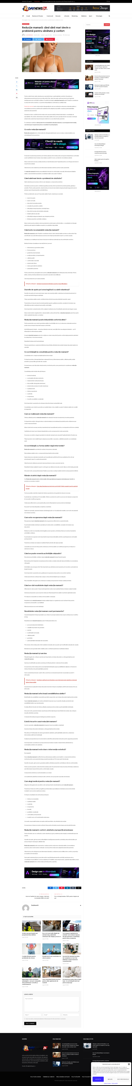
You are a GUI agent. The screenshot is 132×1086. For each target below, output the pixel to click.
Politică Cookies (107, 1083)
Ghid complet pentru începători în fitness (101, 160)
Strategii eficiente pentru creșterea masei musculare (100, 152)
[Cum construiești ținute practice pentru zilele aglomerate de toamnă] (51, 972)
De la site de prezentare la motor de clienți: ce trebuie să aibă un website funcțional (102, 77)
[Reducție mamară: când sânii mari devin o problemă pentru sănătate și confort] (51, 57)
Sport (90, 16)
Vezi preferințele (123, 1079)
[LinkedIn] (16, 89)
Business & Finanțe (37, 16)
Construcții (50, 16)
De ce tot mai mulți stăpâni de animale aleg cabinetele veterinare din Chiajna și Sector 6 (51, 935)
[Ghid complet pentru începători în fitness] (89, 161)
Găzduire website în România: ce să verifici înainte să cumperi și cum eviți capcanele (101, 136)
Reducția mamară (28, 106)
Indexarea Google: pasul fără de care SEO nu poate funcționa (101, 86)
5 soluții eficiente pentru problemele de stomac (29, 957)
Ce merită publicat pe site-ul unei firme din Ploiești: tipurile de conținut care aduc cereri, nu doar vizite (59, 1)
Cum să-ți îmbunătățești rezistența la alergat (99, 144)
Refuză (110, 1079)
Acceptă (98, 1079)
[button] (129, 1064)
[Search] (109, 16)
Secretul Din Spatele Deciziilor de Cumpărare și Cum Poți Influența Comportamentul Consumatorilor (71, 959)
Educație (58, 16)
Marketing (75, 16)
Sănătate (84, 16)
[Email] (16, 97)
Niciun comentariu (58, 35)
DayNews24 (30, 35)
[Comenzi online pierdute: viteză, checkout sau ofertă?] (89, 94)
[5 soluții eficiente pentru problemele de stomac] (31, 948)
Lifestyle (66, 16)
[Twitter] (16, 85)
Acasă (28, 16)
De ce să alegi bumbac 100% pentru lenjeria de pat (66, 897)
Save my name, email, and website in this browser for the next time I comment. (46, 1018)
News (29, 20)
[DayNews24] (35, 8)
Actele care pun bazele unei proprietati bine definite (30, 934)
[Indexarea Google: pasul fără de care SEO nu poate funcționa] (89, 87)
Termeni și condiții (48, 1076)
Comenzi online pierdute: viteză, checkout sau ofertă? (101, 93)
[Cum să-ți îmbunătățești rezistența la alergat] (89, 145)
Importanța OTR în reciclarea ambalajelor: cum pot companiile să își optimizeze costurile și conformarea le (31, 982)
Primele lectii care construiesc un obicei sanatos (51, 957)
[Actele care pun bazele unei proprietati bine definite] (31, 925)
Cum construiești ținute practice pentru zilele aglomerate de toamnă (51, 981)
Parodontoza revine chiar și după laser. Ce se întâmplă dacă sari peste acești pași (72, 981)
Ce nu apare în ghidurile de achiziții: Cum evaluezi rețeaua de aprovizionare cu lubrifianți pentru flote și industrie (71, 936)
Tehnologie (99, 16)
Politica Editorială (88, 1076)
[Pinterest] (16, 93)
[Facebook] (16, 81)
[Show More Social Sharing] (56, 39)
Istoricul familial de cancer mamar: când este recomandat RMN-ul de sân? (37, 897)
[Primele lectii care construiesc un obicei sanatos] (51, 948)
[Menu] (23, 16)
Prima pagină (24, 20)
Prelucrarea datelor (63, 1076)
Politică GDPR (115, 1083)
